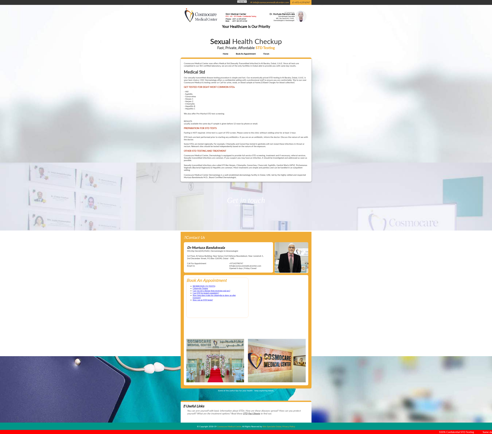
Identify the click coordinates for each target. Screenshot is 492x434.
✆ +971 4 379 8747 (301, 2)
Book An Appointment (246, 53)
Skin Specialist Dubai (272, 426)
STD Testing (265, 48)
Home (225, 53)
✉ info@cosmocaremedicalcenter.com (269, 2)
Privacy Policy (288, 426)
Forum (266, 53)
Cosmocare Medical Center (229, 426)
